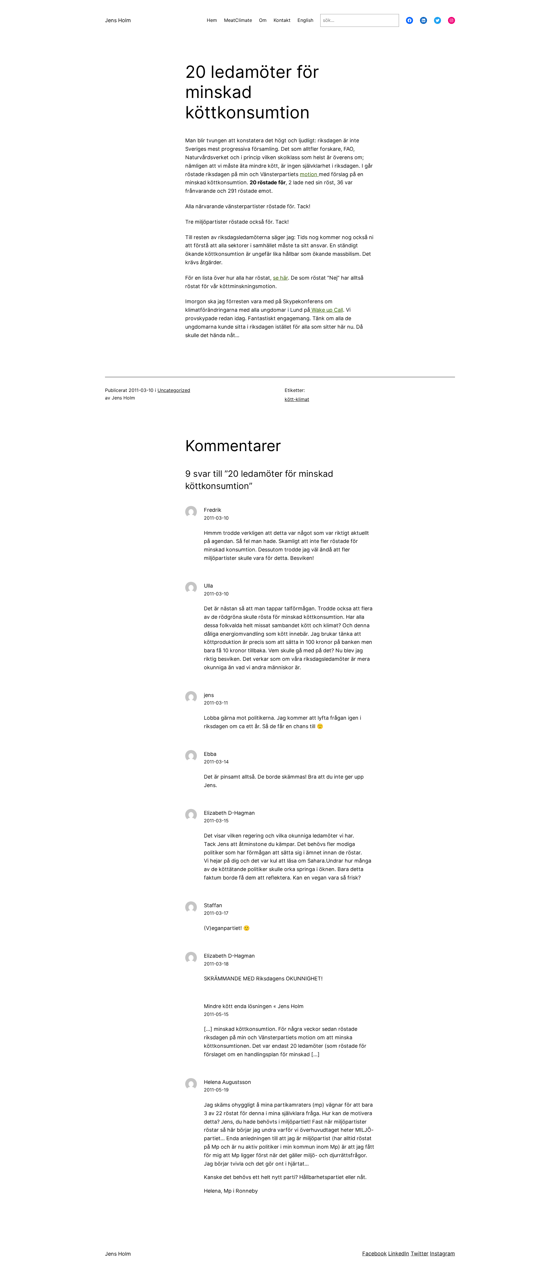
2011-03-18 (216, 964)
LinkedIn (398, 1253)
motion (309, 174)
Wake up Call (326, 310)
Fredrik (212, 510)
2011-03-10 (216, 518)
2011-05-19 (216, 1090)
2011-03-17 (216, 913)
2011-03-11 (216, 703)
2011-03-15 (216, 821)
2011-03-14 (216, 762)
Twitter (419, 1253)
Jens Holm (118, 20)
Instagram (442, 1253)
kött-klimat (297, 399)
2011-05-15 (216, 1014)
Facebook (374, 1253)
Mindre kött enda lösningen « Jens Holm (254, 1006)
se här (280, 278)
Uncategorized (174, 390)
